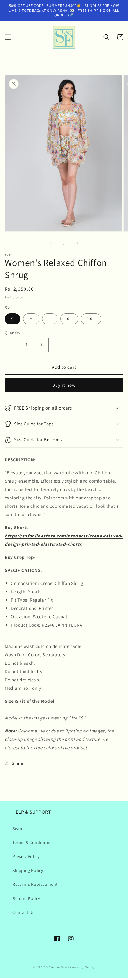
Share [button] (17, 763)
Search (19, 828)
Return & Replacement (35, 884)
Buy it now (64, 385)
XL (69, 319)
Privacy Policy (25, 856)
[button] (8, 37)
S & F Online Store (56, 967)
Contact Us (23, 912)
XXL (91, 319)
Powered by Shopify (81, 967)
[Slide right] (78, 243)
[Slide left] (50, 243)
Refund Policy (26, 898)
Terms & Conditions (32, 842)
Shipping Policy (27, 870)
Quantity (12, 332)
